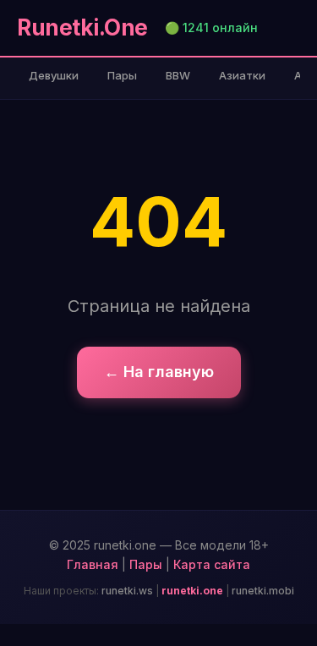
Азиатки (242, 75)
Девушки (54, 75)
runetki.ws (127, 590)
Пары (122, 75)
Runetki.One (82, 27)
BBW (178, 75)
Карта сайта (211, 564)
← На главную (159, 371)
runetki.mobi (263, 590)
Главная (92, 564)
